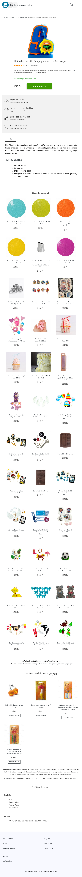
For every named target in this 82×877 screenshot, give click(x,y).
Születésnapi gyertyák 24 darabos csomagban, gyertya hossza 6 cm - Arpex (68, 707)
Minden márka (8, 838)
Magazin (47, 838)
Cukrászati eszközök (21, 17)
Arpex (73, 70)
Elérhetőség (7, 861)
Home (6, 17)
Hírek (5, 843)
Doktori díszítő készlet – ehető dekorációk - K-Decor (41, 532)
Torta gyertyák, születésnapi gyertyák (60, 664)
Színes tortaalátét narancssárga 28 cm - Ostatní (65, 224)
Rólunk (6, 856)
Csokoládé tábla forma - (65, 454)
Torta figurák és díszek (39, 664)
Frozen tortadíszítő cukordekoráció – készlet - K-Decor (65, 493)
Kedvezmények (9, 848)
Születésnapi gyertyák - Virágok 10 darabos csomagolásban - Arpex (14, 751)
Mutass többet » (40, 72)
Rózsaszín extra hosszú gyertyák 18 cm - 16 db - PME (65, 378)
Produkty (11, 17)
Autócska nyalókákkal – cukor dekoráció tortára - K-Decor (65, 417)
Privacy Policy (49, 848)
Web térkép (48, 843)
